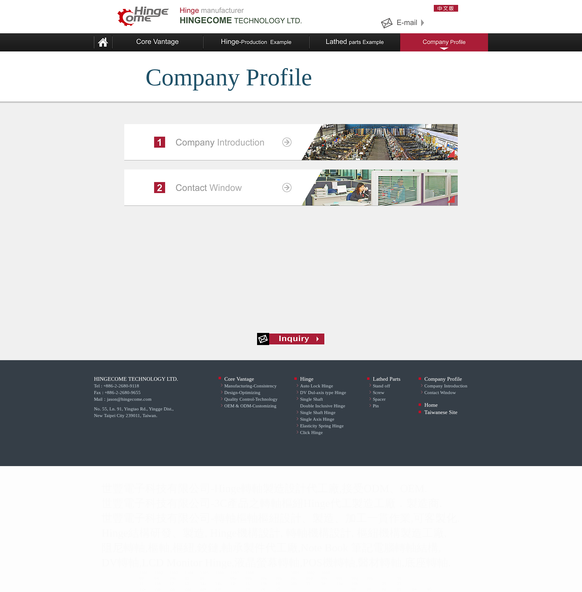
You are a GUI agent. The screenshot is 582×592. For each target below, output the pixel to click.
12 (172, 583)
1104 (189, 573)
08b (249, 578)
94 (414, 589)
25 (278, 589)
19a (339, 583)
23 (248, 589)
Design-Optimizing (242, 392)
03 (141, 578)
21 (399, 583)
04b (173, 578)
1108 (250, 573)
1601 (295, 573)
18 (323, 583)
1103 (174, 573)
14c (233, 583)
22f (218, 589)
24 (263, 589)
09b (279, 578)
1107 (234, 573)
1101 (143, 573)
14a (203, 583)
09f (339, 578)
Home (431, 405)
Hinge (306, 379)
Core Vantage (239, 379)
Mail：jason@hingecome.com (123, 399)
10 (399, 578)
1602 (310, 573)
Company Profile (443, 379)
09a (264, 578)
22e (203, 589)
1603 (325, 573)
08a (233, 578)
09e (324, 578)
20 (384, 583)
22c (173, 589)
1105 (204, 573)
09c (294, 578)
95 (429, 589)
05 (187, 578)
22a (142, 589)
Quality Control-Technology (251, 399)
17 (308, 583)
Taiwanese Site (440, 412)
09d (309, 578)
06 (202, 578)
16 (278, 583)
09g (355, 578)
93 (399, 589)
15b (264, 583)
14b (218, 583)
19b (355, 583)
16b (294, 583)
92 (384, 589)
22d (188, 589)
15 (248, 583)
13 (187, 583)
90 (354, 589)
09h (370, 578)
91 (369, 589)
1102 (159, 573)
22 (157, 589)
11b (158, 583)
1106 (219, 573)
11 (141, 583)
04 (157, 578)
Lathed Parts (386, 379)
